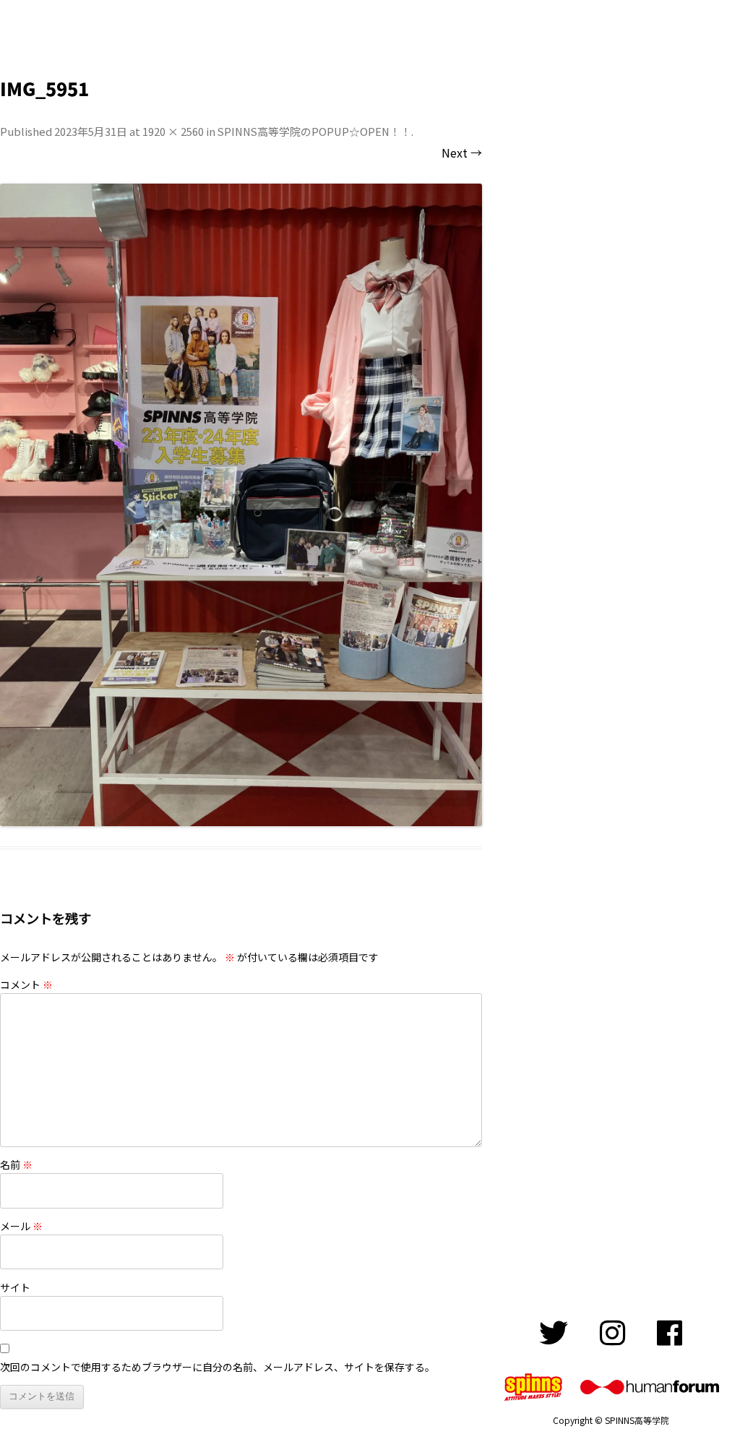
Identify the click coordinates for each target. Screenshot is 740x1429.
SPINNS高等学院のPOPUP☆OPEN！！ (314, 131)
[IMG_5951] (241, 505)
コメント (26, 984)
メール (21, 1226)
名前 (16, 1164)
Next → (462, 152)
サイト (15, 1287)
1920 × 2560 (173, 131)
